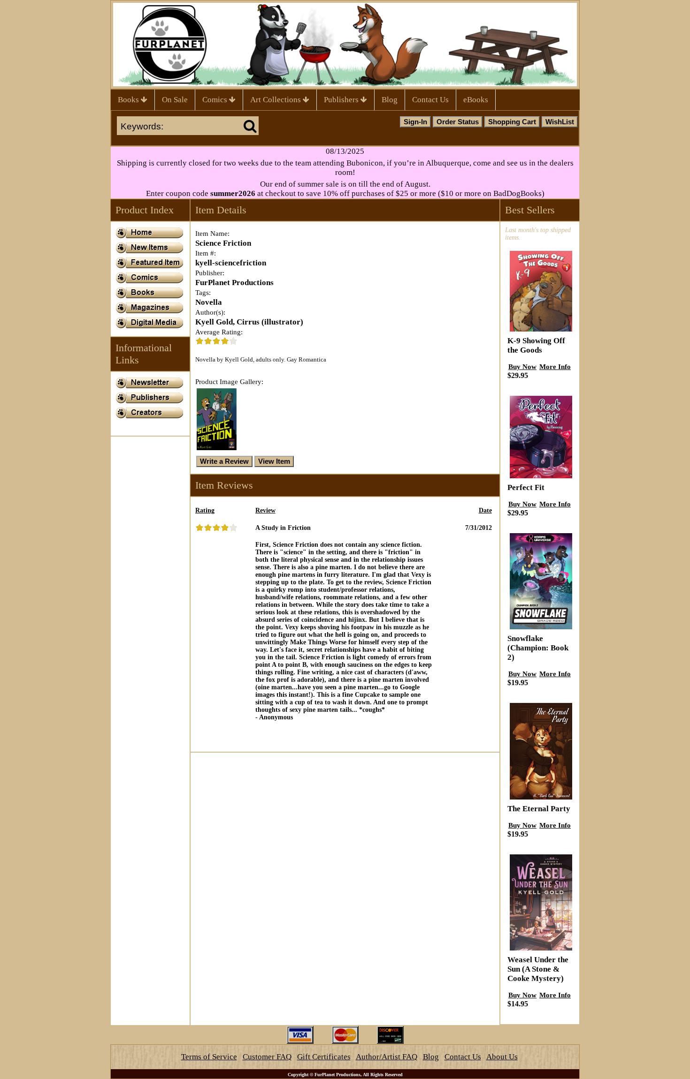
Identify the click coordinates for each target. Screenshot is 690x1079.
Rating (205, 510)
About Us (502, 1056)
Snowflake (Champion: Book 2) (537, 648)
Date (485, 510)
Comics (215, 99)
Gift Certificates (324, 1056)
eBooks (475, 99)
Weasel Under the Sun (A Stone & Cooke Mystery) (537, 969)
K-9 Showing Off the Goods (536, 345)
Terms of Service (209, 1056)
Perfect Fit (525, 487)
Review (265, 510)
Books (129, 99)
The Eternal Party (538, 808)
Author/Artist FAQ (386, 1056)
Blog (390, 99)
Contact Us (430, 99)
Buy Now (522, 366)
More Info (555, 366)
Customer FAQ (267, 1056)
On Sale (175, 99)
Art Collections (276, 99)
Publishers (342, 99)
